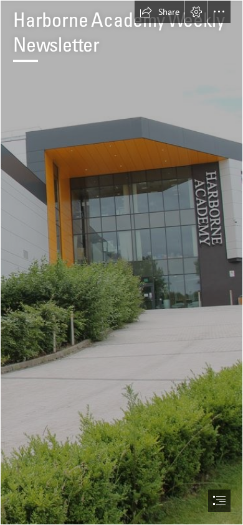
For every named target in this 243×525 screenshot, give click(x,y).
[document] (121, 262)
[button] (159, 12)
